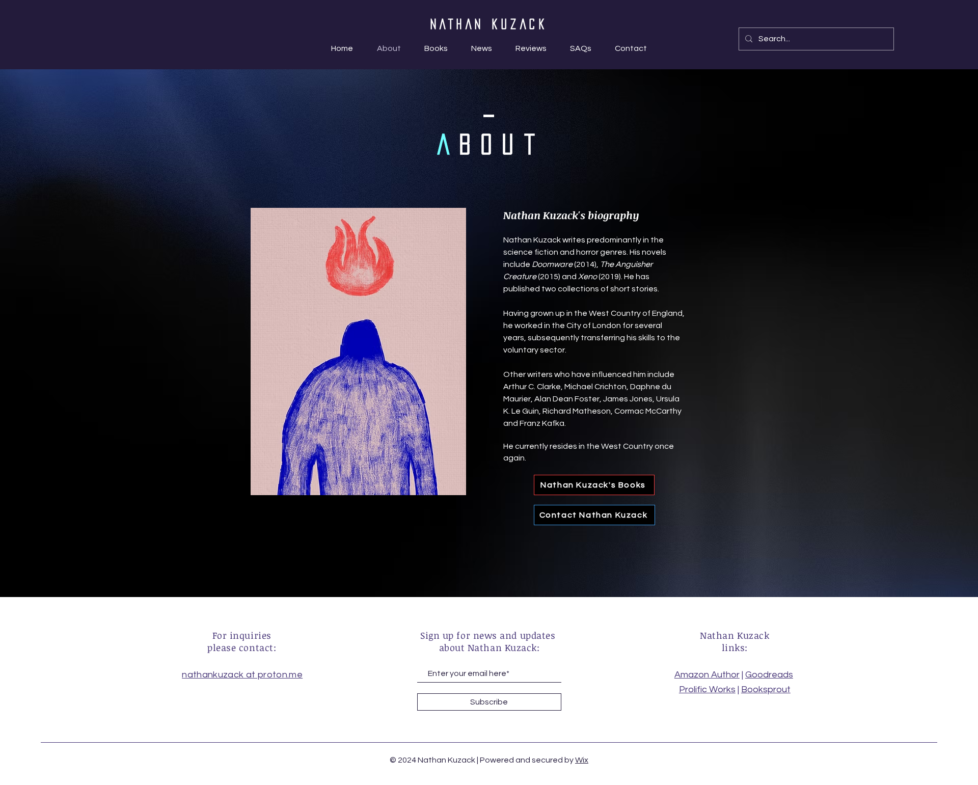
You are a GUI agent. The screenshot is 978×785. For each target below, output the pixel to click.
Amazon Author (707, 675)
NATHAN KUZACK (489, 24)
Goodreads (769, 675)
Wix (581, 760)
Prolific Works (707, 689)
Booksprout (766, 689)
